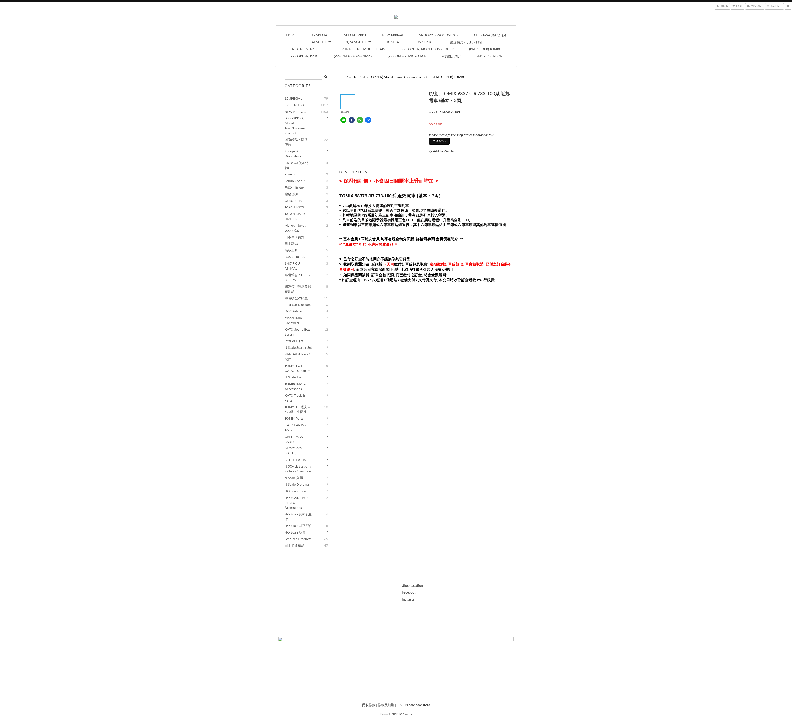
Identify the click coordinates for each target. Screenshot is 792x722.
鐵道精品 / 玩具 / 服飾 (466, 42)
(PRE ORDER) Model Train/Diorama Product (295, 126)
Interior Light (294, 341)
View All (351, 77)
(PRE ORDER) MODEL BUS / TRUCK (427, 49)
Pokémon (291, 174)
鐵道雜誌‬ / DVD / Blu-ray (297, 277)
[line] (343, 120)
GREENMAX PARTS (294, 439)
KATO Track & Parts (295, 398)
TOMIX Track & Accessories (295, 386)
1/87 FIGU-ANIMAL (293, 266)
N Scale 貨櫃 (294, 478)
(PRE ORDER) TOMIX (484, 49)
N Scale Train (294, 377)
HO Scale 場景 (295, 532)
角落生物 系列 (295, 187)
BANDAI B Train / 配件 (297, 357)
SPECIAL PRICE (355, 35)
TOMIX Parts (294, 418)
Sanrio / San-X (295, 181)
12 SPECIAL (320, 35)
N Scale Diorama (297, 484)
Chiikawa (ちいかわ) (490, 35)
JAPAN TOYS (294, 207)
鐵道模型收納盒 (296, 298)
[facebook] (352, 120)
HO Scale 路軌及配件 (298, 517)
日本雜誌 (291, 243)
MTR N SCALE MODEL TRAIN (363, 49)
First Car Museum (298, 304)
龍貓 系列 (292, 194)
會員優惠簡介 (451, 56)
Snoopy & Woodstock (439, 35)
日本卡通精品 (294, 545)
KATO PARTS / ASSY (295, 428)
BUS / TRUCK (424, 42)
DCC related (294, 311)
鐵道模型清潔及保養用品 (298, 289)
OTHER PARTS (295, 460)
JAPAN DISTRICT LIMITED (297, 216)
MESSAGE (439, 141)
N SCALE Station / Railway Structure (298, 469)
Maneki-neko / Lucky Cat (295, 228)
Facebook (409, 592)
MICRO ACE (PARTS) (294, 451)
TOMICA (392, 42)
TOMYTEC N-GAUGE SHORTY (297, 368)
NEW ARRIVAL (393, 35)
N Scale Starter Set (309, 49)
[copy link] (368, 120)
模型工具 (291, 250)
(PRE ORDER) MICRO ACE (407, 56)
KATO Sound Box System (297, 332)
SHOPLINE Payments (402, 714)
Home (291, 35)
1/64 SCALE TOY (358, 42)
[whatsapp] (360, 120)
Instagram (409, 599)
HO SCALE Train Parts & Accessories (296, 502)
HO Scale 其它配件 (298, 526)
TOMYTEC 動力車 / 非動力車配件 (298, 409)
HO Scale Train (295, 491)
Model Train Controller (293, 320)
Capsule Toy (320, 42)
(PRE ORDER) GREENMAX (353, 56)
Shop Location (489, 56)
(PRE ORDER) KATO (304, 56)
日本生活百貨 (294, 237)
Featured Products (298, 539)
